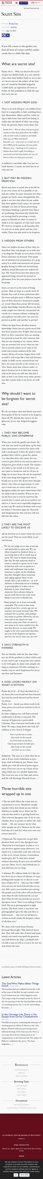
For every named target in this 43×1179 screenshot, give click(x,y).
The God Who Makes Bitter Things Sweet (20, 984)
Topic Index (21, 1095)
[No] (40, 1169)
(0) (25, 3)
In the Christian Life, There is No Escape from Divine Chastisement (20, 1015)
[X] (8, 35)
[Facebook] (3, 35)
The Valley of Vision (21, 1105)
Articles (14, 27)
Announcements (21, 1070)
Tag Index (21, 1092)
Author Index (21, 1086)
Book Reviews (21, 1076)
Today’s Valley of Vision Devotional (22, 1108)
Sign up (21, 1156)
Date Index (21, 1089)
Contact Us (21, 1139)
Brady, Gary (13, 24)
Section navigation (31, 8)
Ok (16, 1175)
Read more (24, 1175)
